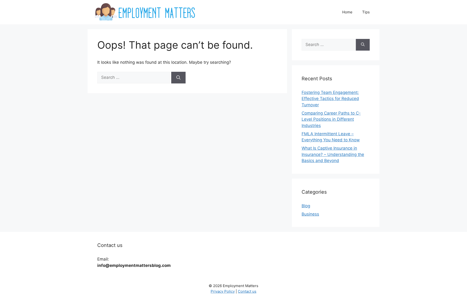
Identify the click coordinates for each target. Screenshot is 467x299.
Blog (306, 205)
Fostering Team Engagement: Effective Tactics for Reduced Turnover (330, 98)
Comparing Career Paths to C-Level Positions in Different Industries (331, 119)
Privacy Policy (223, 291)
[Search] (178, 77)
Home (347, 12)
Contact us (247, 291)
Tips (366, 12)
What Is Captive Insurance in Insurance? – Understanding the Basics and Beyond (333, 154)
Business (310, 214)
